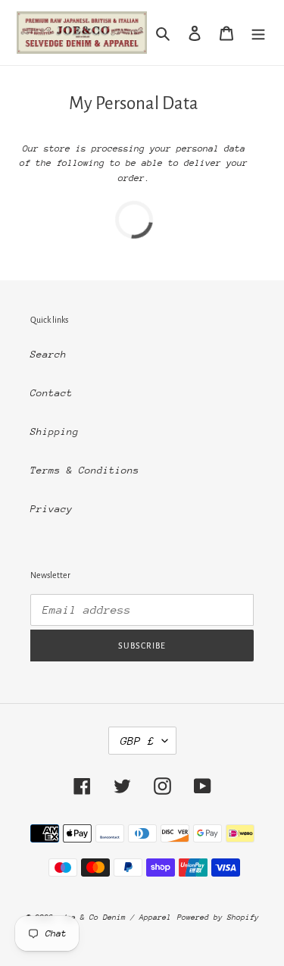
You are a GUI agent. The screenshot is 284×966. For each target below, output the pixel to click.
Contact (51, 393)
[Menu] (258, 32)
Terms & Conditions (84, 470)
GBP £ (137, 740)
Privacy (51, 508)
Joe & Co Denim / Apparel (116, 917)
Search (48, 354)
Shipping (54, 431)
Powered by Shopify (218, 917)
